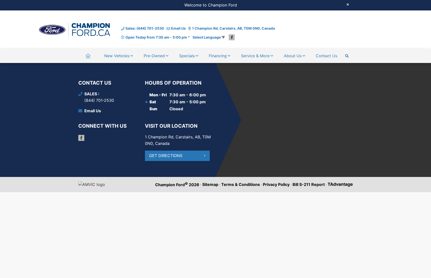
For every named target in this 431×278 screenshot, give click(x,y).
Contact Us (326, 55)
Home (88, 55)
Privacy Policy (276, 184)
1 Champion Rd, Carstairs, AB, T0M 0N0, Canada (233, 28)
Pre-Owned (154, 55)
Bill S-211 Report (309, 184)
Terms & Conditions (240, 184)
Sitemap (210, 184)
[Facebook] (232, 37)
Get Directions (165, 155)
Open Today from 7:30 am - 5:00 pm (156, 37)
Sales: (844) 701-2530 (144, 28)
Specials (187, 55)
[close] (348, 4)
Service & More (255, 55)
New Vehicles (116, 55)
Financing (218, 55)
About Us (293, 55)
